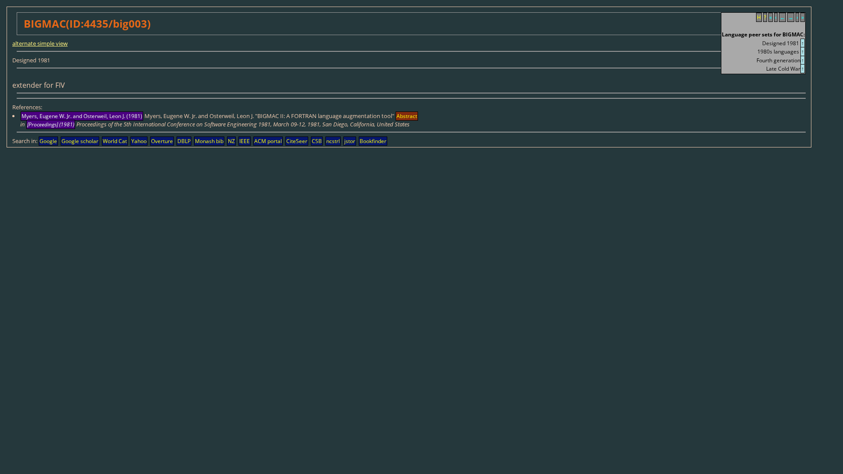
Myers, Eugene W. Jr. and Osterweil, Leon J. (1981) (82, 116)
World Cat (115, 141)
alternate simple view (40, 43)
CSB (317, 141)
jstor (349, 141)
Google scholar (79, 141)
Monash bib (209, 141)
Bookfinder (373, 141)
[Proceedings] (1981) (50, 124)
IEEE (244, 141)
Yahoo (139, 141)
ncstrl (333, 141)
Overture (162, 141)
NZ (231, 141)
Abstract (406, 116)
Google (48, 141)
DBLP (184, 141)
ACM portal (268, 141)
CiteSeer (296, 141)
